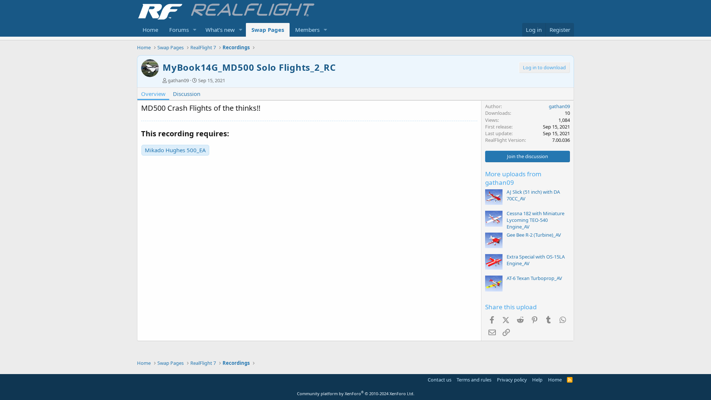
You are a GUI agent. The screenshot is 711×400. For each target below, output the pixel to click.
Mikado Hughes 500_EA (175, 150)
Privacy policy (512, 379)
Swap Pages (267, 29)
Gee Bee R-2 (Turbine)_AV (534, 234)
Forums (179, 29)
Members (307, 29)
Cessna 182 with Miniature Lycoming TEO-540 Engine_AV (535, 220)
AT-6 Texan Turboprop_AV (534, 278)
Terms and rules (474, 379)
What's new (220, 29)
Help (537, 379)
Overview (153, 93)
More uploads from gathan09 (513, 178)
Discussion (186, 93)
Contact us (439, 379)
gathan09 (178, 80)
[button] (195, 30)
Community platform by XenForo (355, 393)
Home (150, 29)
